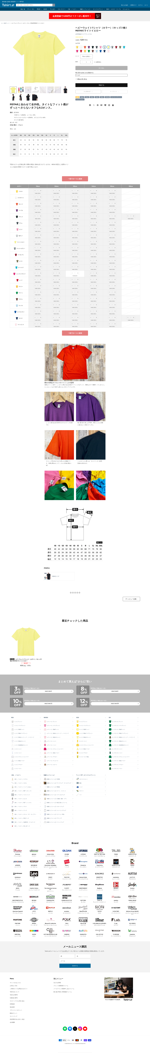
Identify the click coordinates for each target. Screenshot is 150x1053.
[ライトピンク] (108, 51)
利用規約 (12, 1004)
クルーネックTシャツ (116, 97)
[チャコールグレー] (112, 47)
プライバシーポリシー (16, 1010)
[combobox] (35, 5)
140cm (97, 97)
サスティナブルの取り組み (17, 1001)
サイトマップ (13, 1016)
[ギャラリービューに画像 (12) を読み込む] (35, 97)
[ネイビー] (104, 51)
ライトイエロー (80, 99)
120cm (86, 97)
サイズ (77, 56)
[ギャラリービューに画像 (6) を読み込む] (50, 90)
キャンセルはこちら (15, 982)
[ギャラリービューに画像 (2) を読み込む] (20, 90)
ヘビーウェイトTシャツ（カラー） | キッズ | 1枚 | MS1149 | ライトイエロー (26, 660)
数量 (76, 61)
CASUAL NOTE (14, 998)
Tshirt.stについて (14, 992)
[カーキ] (120, 47)
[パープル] (89, 47)
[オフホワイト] (81, 47)
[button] (31, 9)
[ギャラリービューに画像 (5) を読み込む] (43, 90)
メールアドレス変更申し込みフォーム (64, 988)
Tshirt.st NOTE (14, 995)
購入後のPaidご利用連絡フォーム (63, 992)
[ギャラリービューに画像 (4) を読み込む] (35, 90)
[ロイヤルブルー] (100, 51)
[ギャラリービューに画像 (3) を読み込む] (28, 90)
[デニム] (96, 47)
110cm (82, 97)
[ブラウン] (93, 51)
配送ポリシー (13, 1013)
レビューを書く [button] (132, 599)
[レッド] (81, 51)
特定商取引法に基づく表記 (17, 1019)
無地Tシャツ (7, 23)
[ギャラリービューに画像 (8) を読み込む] (65, 90)
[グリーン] (89, 51)
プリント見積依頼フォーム (61, 985)
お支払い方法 (13, 985)
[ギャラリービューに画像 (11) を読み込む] (28, 97)
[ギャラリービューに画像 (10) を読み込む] (20, 97)
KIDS (77, 97)
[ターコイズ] (124, 47)
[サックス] (96, 51)
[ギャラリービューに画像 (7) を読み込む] (58, 90)
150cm (102, 97)
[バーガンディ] (116, 47)
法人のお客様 (57, 982)
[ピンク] (100, 47)
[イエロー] (77, 47)
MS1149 (107, 97)
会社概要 (12, 1022)
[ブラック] (93, 47)
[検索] (53, 5)
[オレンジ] (85, 47)
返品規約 (12, 1007)
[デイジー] (85, 51)
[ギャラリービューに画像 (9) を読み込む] (13, 97)
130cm (92, 97)
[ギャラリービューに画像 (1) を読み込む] (13, 90)
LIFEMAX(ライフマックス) (83, 34)
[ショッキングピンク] (77, 51)
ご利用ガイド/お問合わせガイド (18, 988)
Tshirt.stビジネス (71, 1043)
